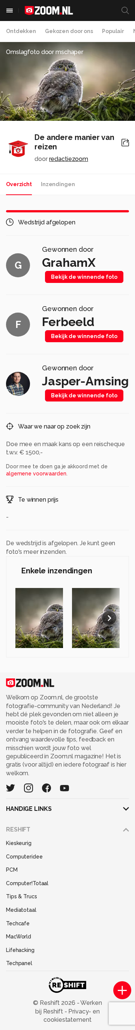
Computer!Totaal (27, 883)
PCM (12, 870)
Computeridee (24, 857)
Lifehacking (20, 950)
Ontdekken (21, 31)
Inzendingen (58, 184)
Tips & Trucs (21, 896)
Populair (113, 31)
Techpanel (19, 963)
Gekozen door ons (69, 31)
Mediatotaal (21, 910)
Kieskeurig (19, 843)
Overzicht (19, 184)
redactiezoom (68, 158)
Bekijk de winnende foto (84, 277)
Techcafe (18, 923)
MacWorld (18, 937)
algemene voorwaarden (36, 474)
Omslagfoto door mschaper (44, 52)
